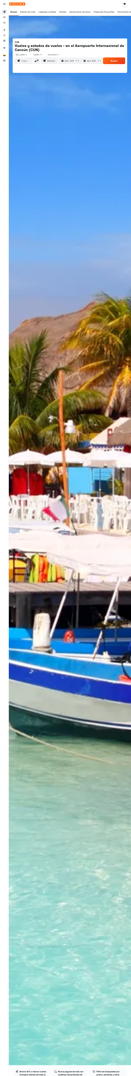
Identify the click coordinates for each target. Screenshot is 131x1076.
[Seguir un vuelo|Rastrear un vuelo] (4, 35)
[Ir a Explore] (4, 29)
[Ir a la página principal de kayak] (17, 4)
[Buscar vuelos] (4, 11)
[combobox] (53, 54)
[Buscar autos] (4, 22)
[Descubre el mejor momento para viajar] (4, 40)
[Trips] (4, 48)
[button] (4, 4)
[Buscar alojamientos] (4, 17)
